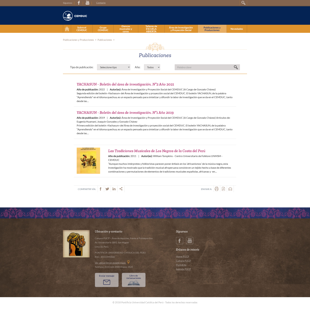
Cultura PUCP (183, 260)
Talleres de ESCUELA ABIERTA (151, 29)
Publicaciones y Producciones (212, 29)
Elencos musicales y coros (125, 29)
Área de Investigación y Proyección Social (181, 29)
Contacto (101, 2)
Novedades (237, 28)
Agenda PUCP (183, 269)
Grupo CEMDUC (103, 29)
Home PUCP (182, 256)
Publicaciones (105, 39)
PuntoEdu (181, 264)
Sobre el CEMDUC (82, 29)
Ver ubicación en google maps (110, 262)
